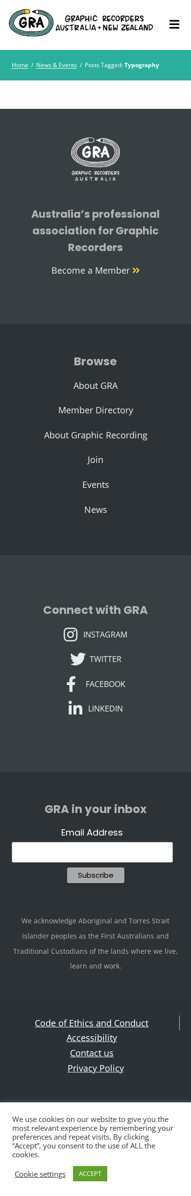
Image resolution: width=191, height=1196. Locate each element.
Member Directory (95, 410)
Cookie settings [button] (40, 1174)
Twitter (105, 658)
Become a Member (91, 270)
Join (95, 459)
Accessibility (92, 1037)
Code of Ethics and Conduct (91, 1023)
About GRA (95, 385)
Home (20, 65)
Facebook (105, 683)
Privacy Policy (96, 1068)
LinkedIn (105, 707)
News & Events (56, 65)
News (95, 509)
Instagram (105, 633)
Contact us (92, 1053)
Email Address (92, 832)
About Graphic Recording (95, 435)
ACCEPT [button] (90, 1173)
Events (95, 484)
